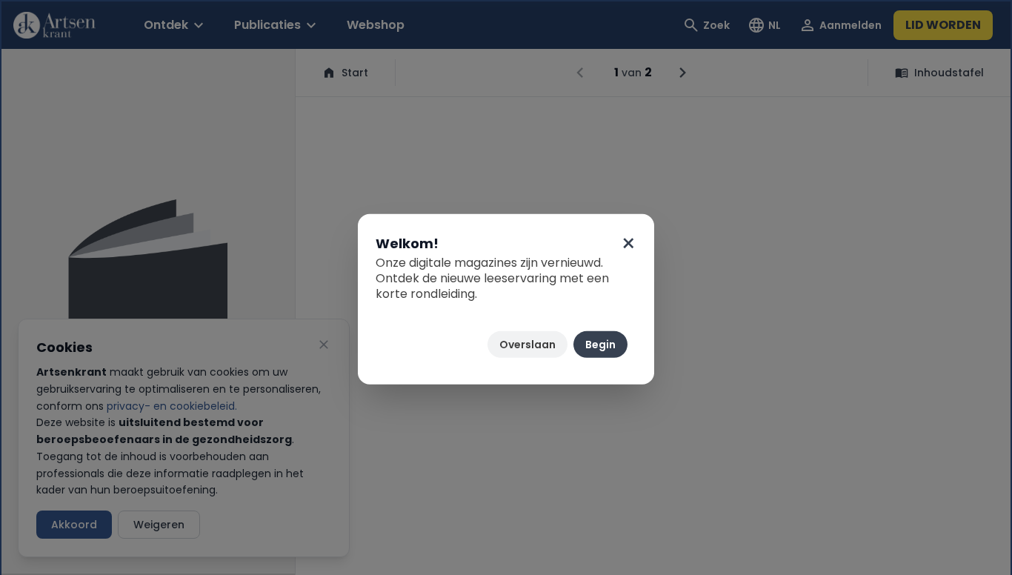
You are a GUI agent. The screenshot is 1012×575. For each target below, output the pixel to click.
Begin (600, 344)
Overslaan (527, 344)
